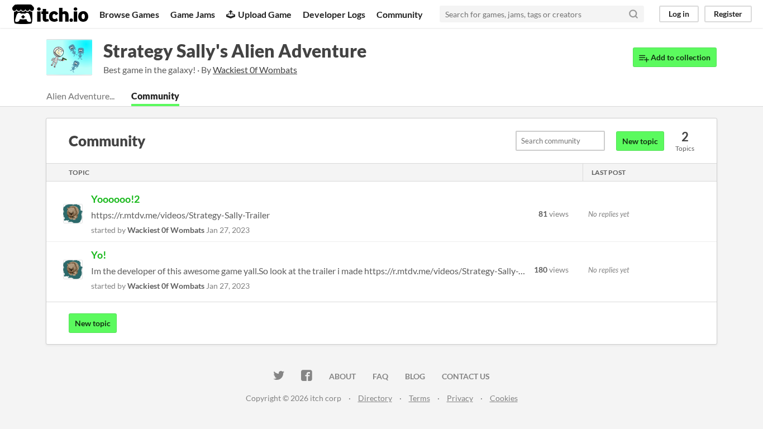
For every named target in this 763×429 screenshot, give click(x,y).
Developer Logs (334, 14)
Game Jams (192, 14)
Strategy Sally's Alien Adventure (234, 50)
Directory (375, 398)
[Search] (633, 14)
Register (728, 13)
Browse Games (129, 14)
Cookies (504, 398)
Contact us (466, 376)
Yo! (98, 255)
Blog (415, 376)
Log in (679, 13)
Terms (419, 398)
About (342, 376)
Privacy (460, 398)
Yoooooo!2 (115, 199)
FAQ (380, 376)
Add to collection (679, 57)
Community (399, 14)
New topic (640, 141)
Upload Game (265, 14)
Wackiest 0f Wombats (165, 230)
